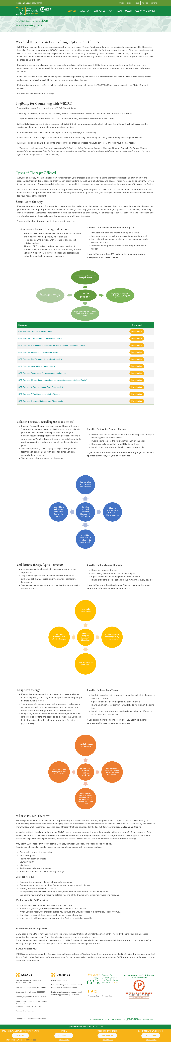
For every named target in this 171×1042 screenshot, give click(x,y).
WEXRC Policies (125, 3)
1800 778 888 (150, 1035)
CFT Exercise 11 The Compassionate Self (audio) (39, 394)
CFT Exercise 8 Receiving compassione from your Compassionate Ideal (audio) (52, 380)
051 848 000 (31, 1040)
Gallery (128, 11)
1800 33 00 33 (107, 1035)
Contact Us (99, 11)
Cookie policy (107, 996)
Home (19, 25)
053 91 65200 (63, 1035)
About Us (85, 11)
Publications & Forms (145, 11)
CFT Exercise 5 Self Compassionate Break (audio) (40, 359)
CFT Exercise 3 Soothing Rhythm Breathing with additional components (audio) (52, 345)
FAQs (110, 11)
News (119, 11)
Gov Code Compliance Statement (28, 1006)
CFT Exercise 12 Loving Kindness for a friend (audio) (41, 401)
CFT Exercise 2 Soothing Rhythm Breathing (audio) (40, 338)
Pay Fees (145, 3)
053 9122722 (37, 3)
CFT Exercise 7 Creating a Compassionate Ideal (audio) (42, 373)
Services (72, 11)
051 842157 (20, 1035)
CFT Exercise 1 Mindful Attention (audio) (35, 331)
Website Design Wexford (99, 1019)
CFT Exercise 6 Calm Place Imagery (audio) (37, 366)
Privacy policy (93, 996)
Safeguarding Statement (25, 1011)
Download (135, 331)
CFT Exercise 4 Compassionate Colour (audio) (38, 352)
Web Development (118, 1019)
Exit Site (154, 3)
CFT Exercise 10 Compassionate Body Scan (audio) (40, 387)
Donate (136, 3)
